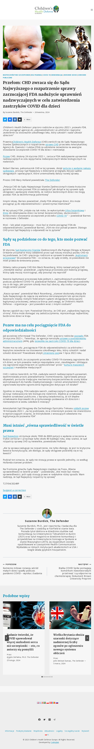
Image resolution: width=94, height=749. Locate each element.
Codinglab (55, 742)
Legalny (59, 731)
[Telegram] (54, 719)
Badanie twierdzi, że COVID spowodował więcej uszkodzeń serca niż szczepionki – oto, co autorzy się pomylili (23, 642)
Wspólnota (38, 731)
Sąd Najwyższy (11, 436)
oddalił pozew (81, 408)
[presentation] (24, 615)
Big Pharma (36, 75)
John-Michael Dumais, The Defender (68, 661)
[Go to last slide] (7, 638)
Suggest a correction (14, 490)
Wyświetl (85, 731)
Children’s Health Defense (27, 141)
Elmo (5, 212)
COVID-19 (62, 215)
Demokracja (57, 75)
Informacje (9, 731)
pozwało (79, 335)
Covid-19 (46, 75)
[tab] (42, 676)
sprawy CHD (52, 144)
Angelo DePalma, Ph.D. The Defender (23, 657)
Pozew (6, 156)
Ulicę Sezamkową (74, 210)
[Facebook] (39, 719)
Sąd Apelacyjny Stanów (27, 250)
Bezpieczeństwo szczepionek (16, 75)
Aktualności (49, 731)
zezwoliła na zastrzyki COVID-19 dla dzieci (57, 341)
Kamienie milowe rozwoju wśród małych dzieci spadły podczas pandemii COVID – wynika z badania (22, 569)
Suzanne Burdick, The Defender (19, 112)
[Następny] (87, 638)
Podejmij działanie (23, 731)
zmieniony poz (51, 353)
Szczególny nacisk (72, 731)
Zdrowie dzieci (70, 75)
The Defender (52, 180)
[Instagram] (49, 719)
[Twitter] (44, 719)
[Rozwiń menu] (91, 10)
